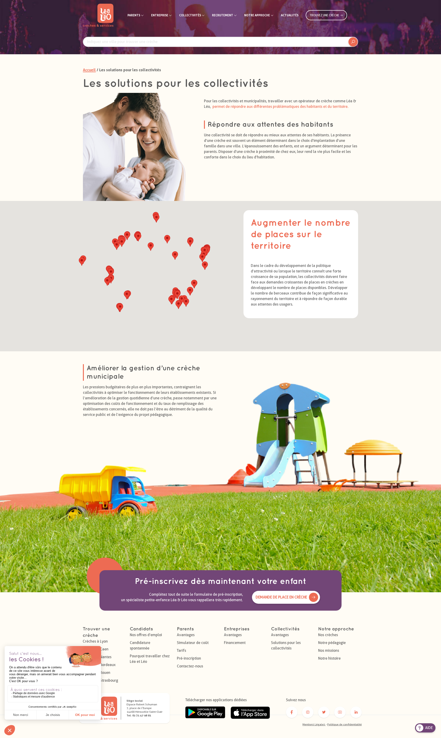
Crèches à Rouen (96, 672)
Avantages (186, 635)
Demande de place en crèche (281, 597)
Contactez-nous (190, 666)
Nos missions (328, 650)
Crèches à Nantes (97, 657)
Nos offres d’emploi (146, 635)
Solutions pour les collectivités (286, 645)
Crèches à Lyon (95, 641)
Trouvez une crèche (325, 15)
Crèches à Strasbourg (100, 680)
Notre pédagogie (332, 643)
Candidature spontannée (140, 645)
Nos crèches (328, 635)
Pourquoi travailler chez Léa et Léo (150, 659)
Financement (235, 643)
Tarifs (181, 650)
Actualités (289, 15)
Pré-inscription (189, 658)
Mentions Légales (314, 724)
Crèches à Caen (95, 649)
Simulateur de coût (193, 643)
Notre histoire (329, 658)
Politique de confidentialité (344, 724)
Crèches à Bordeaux (99, 665)
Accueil (89, 70)
